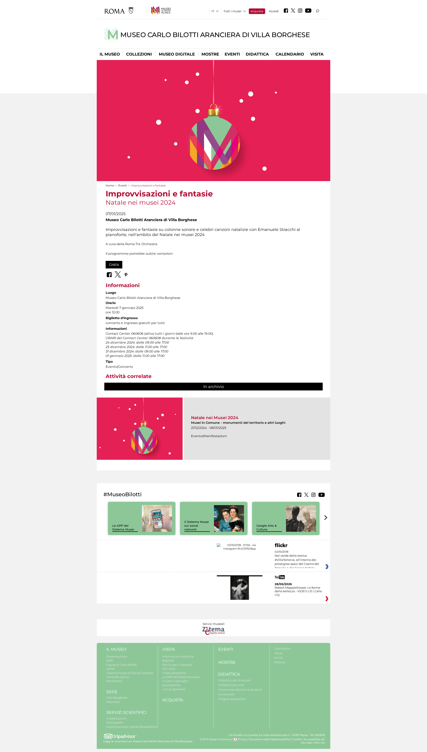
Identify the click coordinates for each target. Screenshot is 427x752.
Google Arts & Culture (266, 527)
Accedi (274, 11)
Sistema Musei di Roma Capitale (129, 673)
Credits (297, 739)
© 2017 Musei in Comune (216, 739)
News (278, 653)
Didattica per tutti (231, 685)
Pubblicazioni (116, 718)
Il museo (110, 54)
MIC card (168, 668)
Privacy (242, 739)
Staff (109, 660)
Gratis (114, 264)
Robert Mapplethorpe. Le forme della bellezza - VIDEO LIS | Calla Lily (298, 591)
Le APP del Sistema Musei (123, 527)
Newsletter (114, 681)
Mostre (210, 54)
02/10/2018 (297, 560)
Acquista (257, 11)
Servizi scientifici (126, 712)
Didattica (257, 54)
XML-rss (319, 742)
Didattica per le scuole (234, 680)
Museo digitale (177, 54)
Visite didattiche (174, 673)
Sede (111, 692)
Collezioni (139, 54)
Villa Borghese (116, 697)
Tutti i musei (233, 11)
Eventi (232, 54)
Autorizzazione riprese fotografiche (131, 726)
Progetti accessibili (232, 699)
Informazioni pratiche (178, 656)
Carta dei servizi (117, 677)
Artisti (110, 668)
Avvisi (278, 657)
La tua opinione (173, 689)
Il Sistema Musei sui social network (196, 525)
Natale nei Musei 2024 (214, 417)
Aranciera (113, 702)
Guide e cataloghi (175, 681)
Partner (279, 662)
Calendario (290, 54)
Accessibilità (171, 685)
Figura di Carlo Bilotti (121, 664)
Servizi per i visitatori (177, 664)
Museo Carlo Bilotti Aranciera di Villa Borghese (215, 35)
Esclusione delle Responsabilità (269, 739)
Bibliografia (114, 722)
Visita (317, 54)
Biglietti (168, 660)
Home (110, 185)
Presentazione (116, 656)
